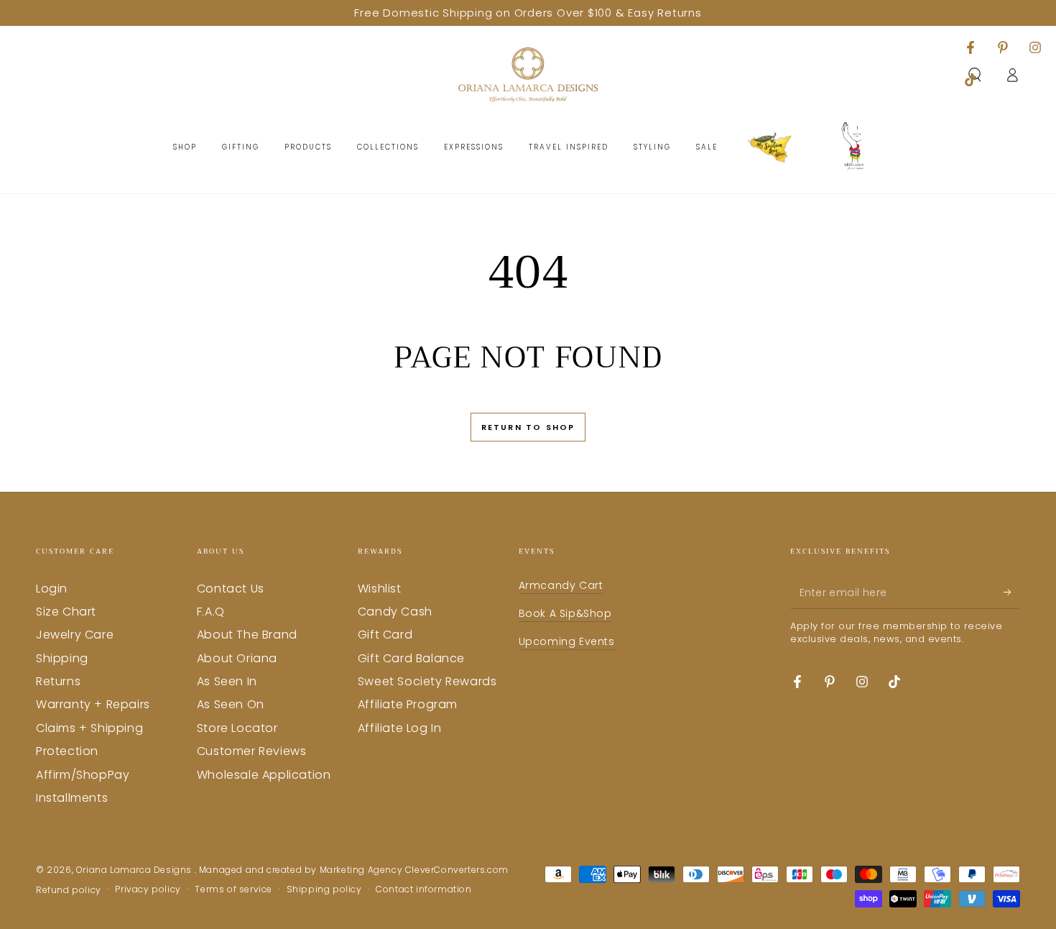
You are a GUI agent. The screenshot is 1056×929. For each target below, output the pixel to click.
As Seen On (230, 704)
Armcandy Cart (561, 585)
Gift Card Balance (411, 658)
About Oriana (237, 658)
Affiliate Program (408, 704)
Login (52, 588)
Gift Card (385, 634)
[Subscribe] (1012, 592)
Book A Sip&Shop (565, 613)
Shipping (62, 658)
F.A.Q (211, 611)
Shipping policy (324, 889)
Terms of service (233, 889)
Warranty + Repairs (93, 704)
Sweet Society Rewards (427, 681)
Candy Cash (395, 611)
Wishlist (380, 588)
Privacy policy (147, 889)
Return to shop (528, 427)
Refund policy (68, 890)
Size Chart (66, 611)
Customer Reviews (252, 751)
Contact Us (230, 588)
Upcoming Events (567, 641)
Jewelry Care (75, 634)
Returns (58, 681)
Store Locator (237, 728)
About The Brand (247, 634)
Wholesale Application (264, 774)
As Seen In (227, 681)
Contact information (423, 889)
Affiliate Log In (400, 728)
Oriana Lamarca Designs (135, 870)
